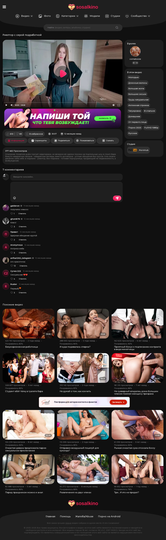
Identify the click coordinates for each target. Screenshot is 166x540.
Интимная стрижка (138, 105)
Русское (132, 133)
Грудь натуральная (138, 99)
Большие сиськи (137, 94)
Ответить (22, 214)
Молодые (133, 77)
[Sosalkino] (83, 7)
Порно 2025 (134, 127)
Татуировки (134, 111)
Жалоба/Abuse (84, 516)
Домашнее (134, 116)
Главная (50, 516)
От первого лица (137, 122)
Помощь (65, 516)
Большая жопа (136, 88)
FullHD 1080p (151, 127)
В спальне (149, 111)
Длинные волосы (137, 83)
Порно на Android (109, 516)
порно (68, 523)
